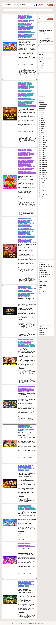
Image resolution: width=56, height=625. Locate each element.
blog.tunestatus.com (42, 232)
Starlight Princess (28, 37)
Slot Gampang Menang (32, 71)
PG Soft (27, 20)
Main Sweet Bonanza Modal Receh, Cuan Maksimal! (26, 549)
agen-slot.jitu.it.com (42, 212)
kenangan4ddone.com (43, 162)
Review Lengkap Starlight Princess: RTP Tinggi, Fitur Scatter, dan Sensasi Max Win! (27, 512)
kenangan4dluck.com (43, 164)
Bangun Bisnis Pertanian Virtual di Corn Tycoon (46, 27)
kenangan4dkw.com (42, 150)
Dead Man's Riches (21, 15)
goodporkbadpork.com (43, 104)
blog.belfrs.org (42, 196)
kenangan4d (41, 291)
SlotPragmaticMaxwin (22, 334)
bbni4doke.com (42, 132)
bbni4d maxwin (42, 334)
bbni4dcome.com (42, 108)
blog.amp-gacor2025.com (44, 178)
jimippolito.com (42, 86)
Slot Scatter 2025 (25, 75)
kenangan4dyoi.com (42, 158)
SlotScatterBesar (21, 335)
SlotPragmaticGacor (29, 333)
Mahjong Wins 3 (27, 18)
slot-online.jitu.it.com (43, 210)
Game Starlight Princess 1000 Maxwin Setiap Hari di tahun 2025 (26, 41)
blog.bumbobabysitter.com (44, 228)
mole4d (40, 268)
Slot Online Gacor (28, 31)
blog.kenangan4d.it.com (43, 188)
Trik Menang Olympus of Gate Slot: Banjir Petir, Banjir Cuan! (26, 348)
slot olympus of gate (31, 379)
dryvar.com (41, 100)
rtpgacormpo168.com (43, 257)
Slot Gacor (25, 26)
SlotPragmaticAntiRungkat (22, 333)
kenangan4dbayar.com (43, 160)
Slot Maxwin (28, 29)
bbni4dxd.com (41, 128)
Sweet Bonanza (21, 39)
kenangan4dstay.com (43, 136)
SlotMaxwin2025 (21, 332)
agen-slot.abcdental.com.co (44, 226)
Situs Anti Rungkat (21, 24)
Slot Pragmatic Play (22, 102)
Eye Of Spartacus (28, 15)
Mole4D (40, 307)
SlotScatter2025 (32, 334)
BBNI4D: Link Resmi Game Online (44, 264)
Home (6, 9)
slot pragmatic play (25, 380)
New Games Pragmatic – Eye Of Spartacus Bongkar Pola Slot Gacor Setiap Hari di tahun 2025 (26, 473)
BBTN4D (40, 303)
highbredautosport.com (43, 242)
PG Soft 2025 (31, 20)
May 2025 (41, 69)
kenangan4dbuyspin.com (43, 146)
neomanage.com (42, 96)
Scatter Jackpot (28, 23)
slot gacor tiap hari (33, 378)
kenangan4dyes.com (43, 168)
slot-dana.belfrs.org (42, 222)
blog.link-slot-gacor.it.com (43, 204)
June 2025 (41, 67)
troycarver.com (42, 88)
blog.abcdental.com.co (43, 180)
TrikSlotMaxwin (26, 335)
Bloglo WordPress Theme (39, 623)
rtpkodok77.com (42, 255)
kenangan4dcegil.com (43, 156)
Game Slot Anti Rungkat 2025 (14, 5)
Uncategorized (33, 39)
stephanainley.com (42, 98)
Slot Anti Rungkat (28, 24)
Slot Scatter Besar (21, 37)
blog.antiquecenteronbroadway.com (45, 184)
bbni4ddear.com (42, 122)
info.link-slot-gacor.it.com (43, 194)
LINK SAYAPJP (41, 311)
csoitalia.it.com (42, 202)
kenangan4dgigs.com (43, 154)
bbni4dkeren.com (42, 134)
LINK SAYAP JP (41, 313)
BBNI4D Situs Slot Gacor (43, 272)
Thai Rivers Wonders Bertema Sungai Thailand (27, 245)
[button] (50, 5)
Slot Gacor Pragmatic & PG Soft (44, 328)
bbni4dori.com (41, 114)
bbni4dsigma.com (42, 126)
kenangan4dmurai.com (43, 176)
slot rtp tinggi (30, 380)
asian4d (40, 321)
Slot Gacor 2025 (30, 26)
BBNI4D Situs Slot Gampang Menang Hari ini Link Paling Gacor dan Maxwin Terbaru (45, 325)
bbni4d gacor (41, 332)
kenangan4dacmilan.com (43, 148)
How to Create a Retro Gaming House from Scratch (45, 31)
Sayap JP (41, 317)
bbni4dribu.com (42, 124)
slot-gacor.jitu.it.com (43, 206)
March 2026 (41, 59)
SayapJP (40, 309)
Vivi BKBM (41, 297)
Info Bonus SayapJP (42, 270)
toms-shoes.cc (41, 224)
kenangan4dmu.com (42, 152)
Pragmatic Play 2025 (22, 23)
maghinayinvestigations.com (44, 92)
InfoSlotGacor (22, 328)
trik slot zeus (32, 381)
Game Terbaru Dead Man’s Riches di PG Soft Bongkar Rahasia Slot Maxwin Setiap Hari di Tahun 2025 (26, 589)
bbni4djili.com (41, 110)
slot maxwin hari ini (25, 379)
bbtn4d (40, 293)
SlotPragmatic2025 (31, 332)
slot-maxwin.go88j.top (43, 216)
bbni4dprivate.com (42, 106)
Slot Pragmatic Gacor (22, 34)
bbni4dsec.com (42, 120)
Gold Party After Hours (22, 83)
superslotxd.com (42, 198)
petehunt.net (41, 200)
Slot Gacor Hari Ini (26, 71)
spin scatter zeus (22, 381)
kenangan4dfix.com (42, 138)
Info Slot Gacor (29, 83)
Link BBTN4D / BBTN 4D (43, 285)
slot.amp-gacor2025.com (43, 230)
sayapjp (40, 319)
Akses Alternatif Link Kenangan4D (45, 299)
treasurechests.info (42, 238)
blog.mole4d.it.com (42, 192)
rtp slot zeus (23, 378)
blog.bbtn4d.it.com (42, 190)
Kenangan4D (41, 301)
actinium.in (41, 236)
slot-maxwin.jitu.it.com (43, 208)
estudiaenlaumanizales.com (44, 94)
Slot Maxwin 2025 (21, 31)
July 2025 (41, 65)
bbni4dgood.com (42, 118)
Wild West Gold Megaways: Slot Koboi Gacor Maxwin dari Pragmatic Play (26, 109)
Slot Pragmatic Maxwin (30, 34)
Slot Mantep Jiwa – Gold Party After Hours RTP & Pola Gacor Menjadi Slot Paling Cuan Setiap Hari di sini (27, 395)
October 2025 (41, 61)
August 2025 (41, 63)
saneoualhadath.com (43, 90)
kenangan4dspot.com (43, 144)
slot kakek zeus (21, 379)
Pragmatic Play (27, 21)
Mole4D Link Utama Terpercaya (44, 274)
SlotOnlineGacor (26, 332)
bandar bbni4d (41, 330)
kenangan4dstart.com (43, 172)
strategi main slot (27, 381)
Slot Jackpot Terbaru (22, 29)
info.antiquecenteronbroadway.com (45, 218)
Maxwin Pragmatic (21, 20)
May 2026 (41, 57)
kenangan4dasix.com (43, 166)
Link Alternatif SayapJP (43, 315)
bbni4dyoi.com (41, 116)
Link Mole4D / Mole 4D (43, 287)
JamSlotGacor (26, 328)
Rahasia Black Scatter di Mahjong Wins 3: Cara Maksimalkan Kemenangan (26, 434)
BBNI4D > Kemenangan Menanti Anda (45, 266)
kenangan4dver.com (42, 170)
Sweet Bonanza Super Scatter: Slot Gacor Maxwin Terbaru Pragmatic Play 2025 (26, 176)
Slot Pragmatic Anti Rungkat (30, 32)
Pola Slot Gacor (21, 21)
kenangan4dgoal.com (43, 174)
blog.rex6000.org (42, 182)
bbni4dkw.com (41, 112)
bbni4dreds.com (42, 130)
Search (40, 15)
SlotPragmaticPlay (27, 334)
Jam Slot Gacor (21, 18)
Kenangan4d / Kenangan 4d (44, 283)
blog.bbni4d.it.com (42, 186)
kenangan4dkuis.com (43, 140)
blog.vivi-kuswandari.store (43, 234)
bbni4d (40, 262)
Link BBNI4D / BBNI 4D (43, 281)
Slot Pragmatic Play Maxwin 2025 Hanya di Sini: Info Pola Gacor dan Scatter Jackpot (26, 300)
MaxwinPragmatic (30, 328)
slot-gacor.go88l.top (42, 214)
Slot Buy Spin (21, 26)
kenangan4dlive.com (43, 142)
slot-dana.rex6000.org (43, 220)
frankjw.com (41, 102)
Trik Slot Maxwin (27, 39)
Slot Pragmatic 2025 (22, 32)
